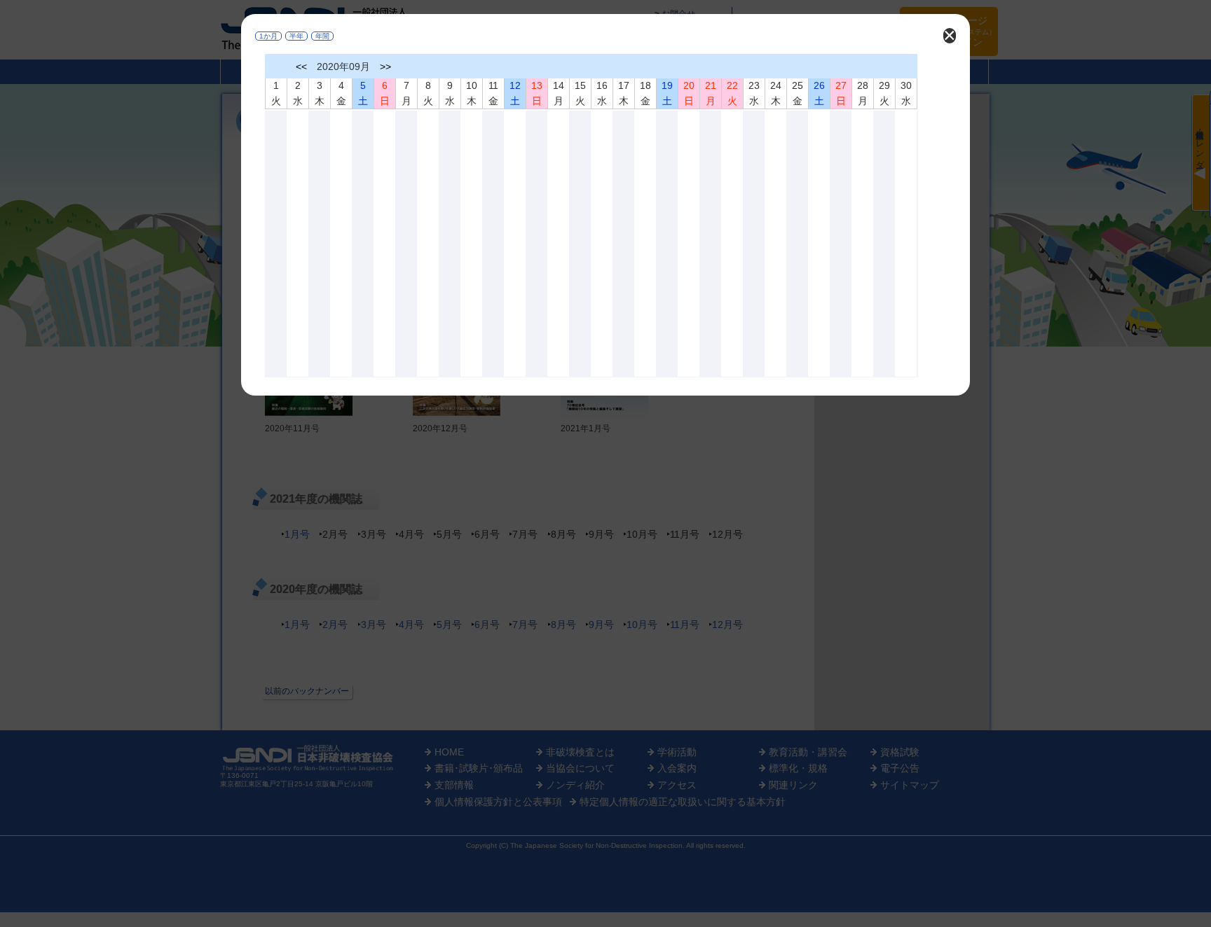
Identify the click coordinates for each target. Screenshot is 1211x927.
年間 (322, 36)
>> (385, 66)
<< (301, 66)
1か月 (268, 36)
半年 (296, 36)
